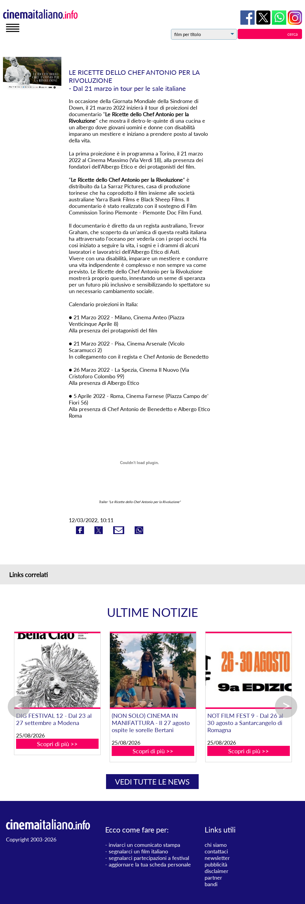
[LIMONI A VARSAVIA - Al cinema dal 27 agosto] (205, 670)
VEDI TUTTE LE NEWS (152, 781)
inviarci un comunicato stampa (144, 844)
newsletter (217, 858)
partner (213, 877)
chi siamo (216, 844)
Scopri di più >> (109, 743)
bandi (211, 884)
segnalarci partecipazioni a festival (149, 858)
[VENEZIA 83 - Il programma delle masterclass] (109, 670)
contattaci (216, 851)
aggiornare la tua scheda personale (150, 864)
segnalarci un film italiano (138, 851)
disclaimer (216, 871)
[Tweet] (99, 532)
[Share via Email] (119, 532)
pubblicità (216, 864)
